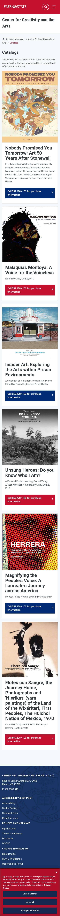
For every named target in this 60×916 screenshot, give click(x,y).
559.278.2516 (11, 789)
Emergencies (9, 854)
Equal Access (9, 828)
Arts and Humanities (15, 39)
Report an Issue (10, 818)
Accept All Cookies (30, 910)
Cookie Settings (10, 808)
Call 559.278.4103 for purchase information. (24, 396)
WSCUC (6, 843)
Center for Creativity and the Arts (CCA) (28, 775)
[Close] (56, 872)
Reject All (29, 902)
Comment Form (10, 813)
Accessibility (8, 803)
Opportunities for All (12, 863)
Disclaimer (7, 838)
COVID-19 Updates (12, 858)
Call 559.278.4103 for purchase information (24, 193)
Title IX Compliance (12, 833)
